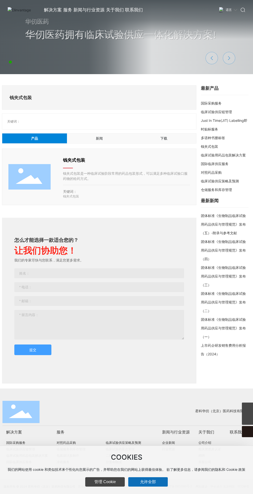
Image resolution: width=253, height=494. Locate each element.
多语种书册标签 (213, 138)
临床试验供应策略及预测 (220, 181)
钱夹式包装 (74, 160)
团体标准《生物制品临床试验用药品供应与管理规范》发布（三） (223, 276)
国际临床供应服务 (215, 164)
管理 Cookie (105, 482)
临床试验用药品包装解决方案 (223, 155)
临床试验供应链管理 (216, 112)
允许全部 (148, 482)
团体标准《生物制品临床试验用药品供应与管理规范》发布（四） (223, 250)
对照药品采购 (211, 172)
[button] (10, 62)
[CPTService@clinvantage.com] (247, 408)
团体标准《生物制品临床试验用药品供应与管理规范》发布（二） (223, 302)
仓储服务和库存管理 (216, 190)
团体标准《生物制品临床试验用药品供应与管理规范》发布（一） (223, 328)
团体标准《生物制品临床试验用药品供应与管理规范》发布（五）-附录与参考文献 (223, 224)
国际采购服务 (211, 103)
